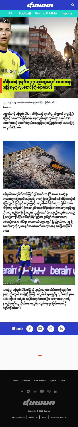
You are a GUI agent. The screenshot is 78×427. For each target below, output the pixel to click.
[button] (29, 328)
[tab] (10, 13)
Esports (66, 13)
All (10, 13)
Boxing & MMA (46, 13)
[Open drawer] (5, 5)
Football (25, 13)
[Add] (29, 328)
